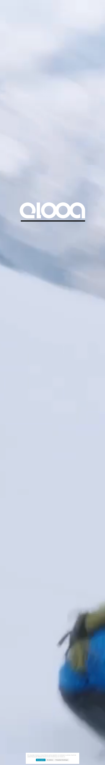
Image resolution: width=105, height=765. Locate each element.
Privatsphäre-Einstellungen (62, 760)
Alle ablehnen (50, 760)
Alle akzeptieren (40, 760)
